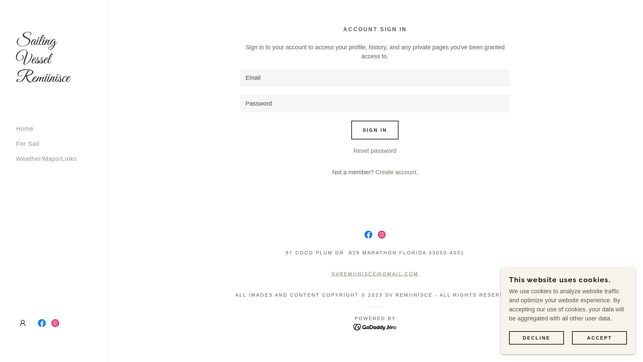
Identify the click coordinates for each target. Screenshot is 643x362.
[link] (53, 79)
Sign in (375, 130)
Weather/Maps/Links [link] (46, 159)
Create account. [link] (396, 172)
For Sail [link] (28, 143)
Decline (536, 338)
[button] (22, 323)
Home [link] (24, 128)
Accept (599, 338)
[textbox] (375, 78)
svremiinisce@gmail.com (375, 274)
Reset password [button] (375, 150)
